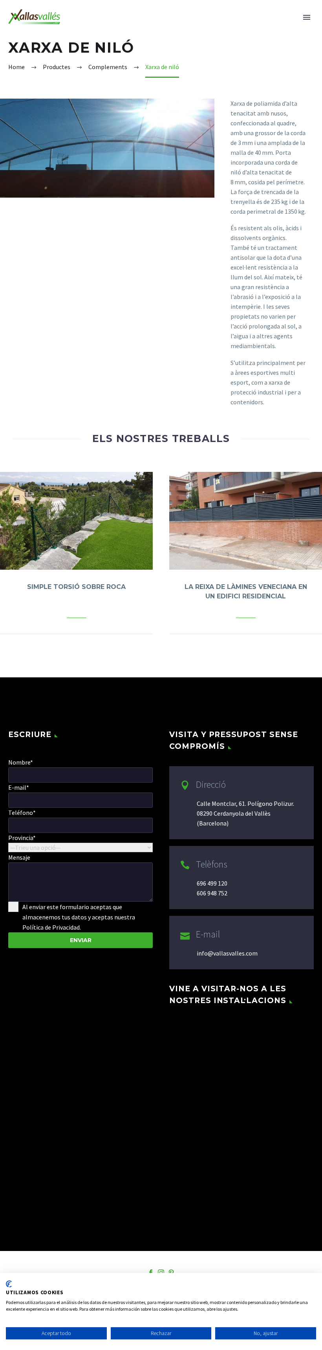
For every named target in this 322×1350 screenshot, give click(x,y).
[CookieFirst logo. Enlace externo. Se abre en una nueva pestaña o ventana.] (9, 1284)
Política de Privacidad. (51, 927)
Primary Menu (307, 17)
